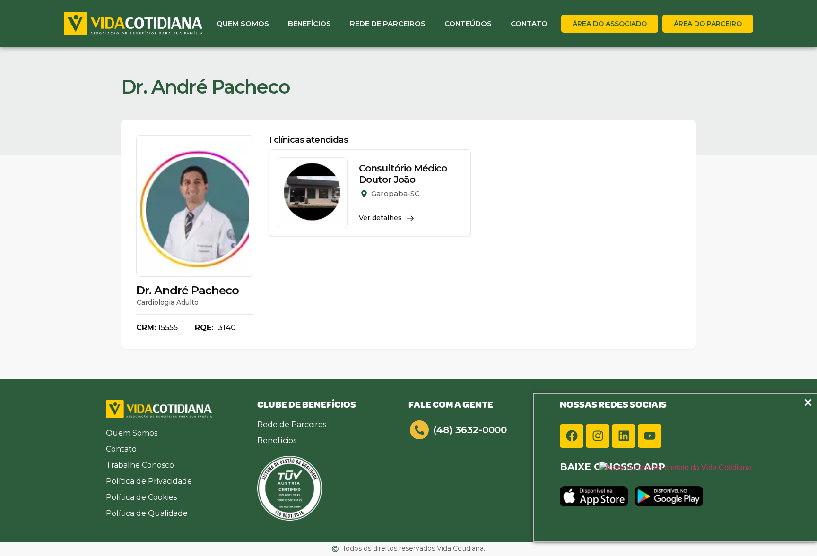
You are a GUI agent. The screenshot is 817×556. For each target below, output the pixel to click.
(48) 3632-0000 (470, 430)
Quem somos (243, 23)
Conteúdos (468, 23)
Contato (529, 23)
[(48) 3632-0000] (419, 430)
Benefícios (309, 23)
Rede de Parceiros (388, 23)
